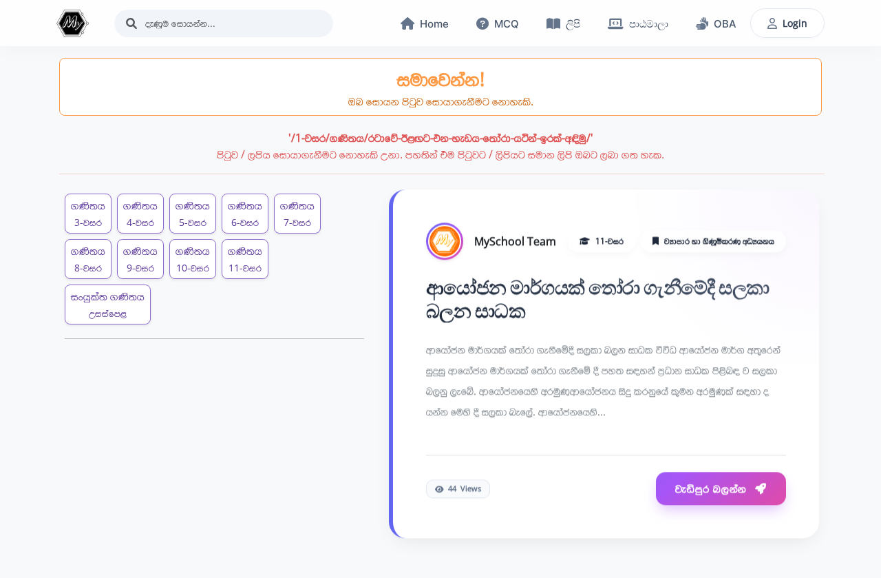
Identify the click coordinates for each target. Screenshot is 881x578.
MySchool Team (515, 241)
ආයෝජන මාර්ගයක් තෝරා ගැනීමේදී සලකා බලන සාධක (597, 299)
